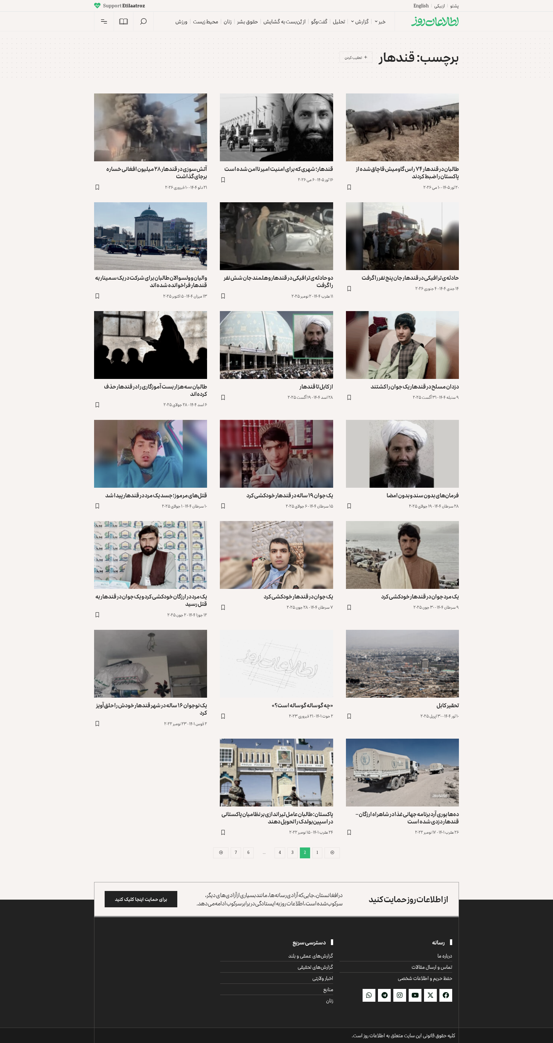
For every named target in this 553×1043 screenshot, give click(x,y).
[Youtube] (415, 995)
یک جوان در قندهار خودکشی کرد (298, 596)
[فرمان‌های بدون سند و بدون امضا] (402, 454)
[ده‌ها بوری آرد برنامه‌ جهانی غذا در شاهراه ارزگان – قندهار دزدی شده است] (402, 772)
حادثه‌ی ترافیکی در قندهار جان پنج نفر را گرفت (410, 277)
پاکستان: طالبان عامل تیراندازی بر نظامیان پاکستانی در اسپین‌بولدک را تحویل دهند (277, 817)
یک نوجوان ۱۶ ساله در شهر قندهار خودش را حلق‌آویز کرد (151, 709)
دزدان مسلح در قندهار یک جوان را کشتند (415, 386)
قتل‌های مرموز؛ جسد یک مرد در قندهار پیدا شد (156, 495)
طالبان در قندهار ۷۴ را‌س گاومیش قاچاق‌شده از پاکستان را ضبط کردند (407, 172)
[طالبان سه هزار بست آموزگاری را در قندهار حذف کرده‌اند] (150, 345)
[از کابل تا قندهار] (276, 345)
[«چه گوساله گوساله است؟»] (276, 664)
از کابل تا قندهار (316, 386)
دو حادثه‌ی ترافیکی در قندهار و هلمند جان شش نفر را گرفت (278, 281)
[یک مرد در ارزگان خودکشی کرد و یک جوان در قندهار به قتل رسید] (150, 555)
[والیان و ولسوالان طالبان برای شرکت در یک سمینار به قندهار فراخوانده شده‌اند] (150, 236)
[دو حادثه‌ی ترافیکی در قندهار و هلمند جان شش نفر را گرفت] (276, 236)
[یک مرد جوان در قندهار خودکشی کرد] (402, 555)
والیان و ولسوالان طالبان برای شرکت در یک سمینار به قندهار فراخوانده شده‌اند (151, 281)
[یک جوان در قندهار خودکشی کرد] (276, 555)
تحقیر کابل (448, 705)
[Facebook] (445, 995)
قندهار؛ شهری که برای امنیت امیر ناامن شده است (278, 168)
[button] (143, 21)
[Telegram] (384, 995)
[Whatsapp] (369, 995)
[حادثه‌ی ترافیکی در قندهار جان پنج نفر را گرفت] (402, 236)
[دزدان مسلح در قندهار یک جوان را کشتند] (402, 345)
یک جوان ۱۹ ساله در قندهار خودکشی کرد (289, 495)
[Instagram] (399, 995)
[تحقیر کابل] (402, 664)
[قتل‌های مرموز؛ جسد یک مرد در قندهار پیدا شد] (150, 454)
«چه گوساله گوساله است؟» (302, 705)
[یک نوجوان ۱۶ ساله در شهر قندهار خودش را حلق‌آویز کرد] (150, 664)
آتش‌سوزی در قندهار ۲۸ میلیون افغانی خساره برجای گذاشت (156, 172)
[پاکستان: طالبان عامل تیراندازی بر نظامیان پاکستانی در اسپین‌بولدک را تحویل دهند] (276, 772)
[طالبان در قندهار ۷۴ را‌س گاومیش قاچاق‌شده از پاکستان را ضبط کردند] (402, 127)
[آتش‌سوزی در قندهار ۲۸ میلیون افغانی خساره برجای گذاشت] (150, 127)
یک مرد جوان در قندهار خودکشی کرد (420, 596)
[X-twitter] (430, 995)
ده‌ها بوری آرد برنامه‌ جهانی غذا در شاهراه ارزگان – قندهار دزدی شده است (407, 817)
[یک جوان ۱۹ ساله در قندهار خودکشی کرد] (276, 454)
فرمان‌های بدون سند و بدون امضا (423, 495)
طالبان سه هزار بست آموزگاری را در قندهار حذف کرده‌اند (155, 390)
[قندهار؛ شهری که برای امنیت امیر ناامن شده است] (276, 127)
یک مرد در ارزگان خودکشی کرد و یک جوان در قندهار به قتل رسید (151, 600)
